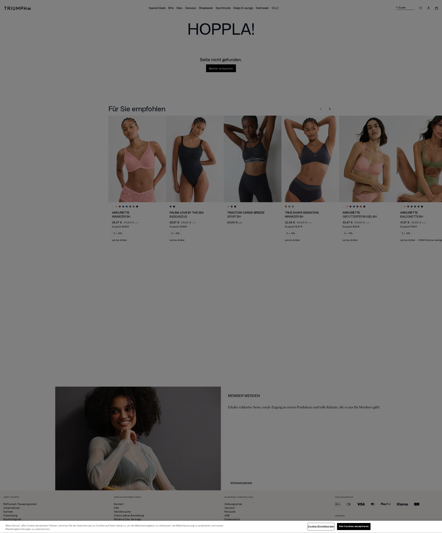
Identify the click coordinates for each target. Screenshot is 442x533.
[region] (221, 527)
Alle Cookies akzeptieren (354, 526)
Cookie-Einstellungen (321, 526)
